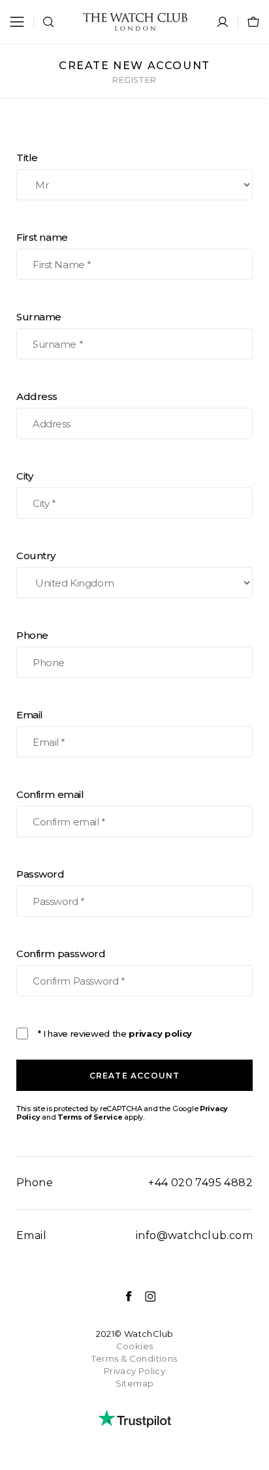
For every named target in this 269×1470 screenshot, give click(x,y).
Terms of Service (90, 1117)
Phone (32, 635)
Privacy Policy (134, 1371)
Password (40, 874)
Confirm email (50, 794)
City (24, 476)
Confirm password (60, 953)
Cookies (134, 1346)
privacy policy (160, 1033)
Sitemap (135, 1383)
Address (36, 396)
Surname (38, 317)
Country (35, 555)
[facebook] (122, 1296)
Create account (134, 1075)
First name (42, 237)
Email (29, 715)
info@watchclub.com (194, 1235)
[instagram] (144, 1296)
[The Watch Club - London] (135, 22)
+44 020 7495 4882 (200, 1182)
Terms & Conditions (134, 1358)
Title (27, 157)
